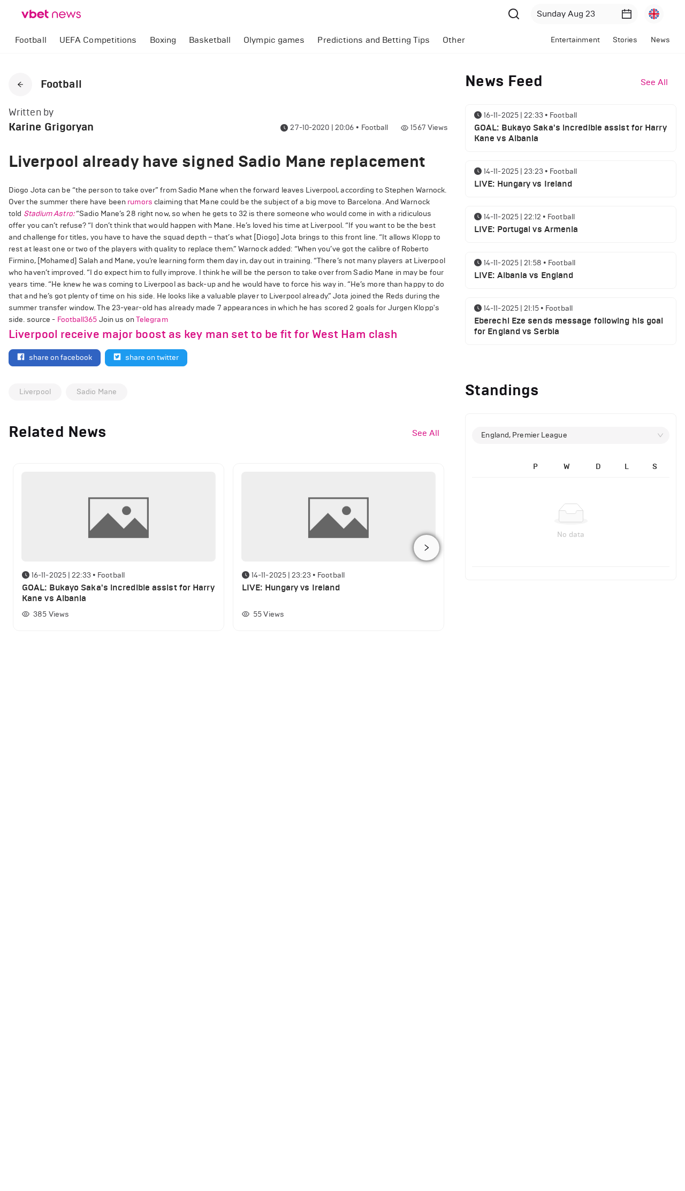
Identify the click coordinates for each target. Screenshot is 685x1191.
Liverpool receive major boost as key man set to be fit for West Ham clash (203, 334)
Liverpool (35, 391)
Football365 (77, 319)
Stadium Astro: (49, 213)
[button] (626, 14)
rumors (140, 201)
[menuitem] (31, 40)
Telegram (152, 319)
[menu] (258, 40)
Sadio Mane (97, 391)
